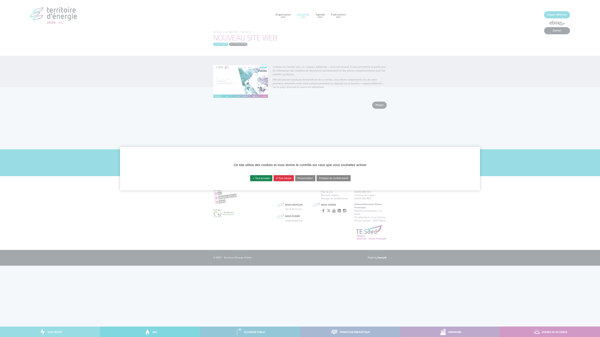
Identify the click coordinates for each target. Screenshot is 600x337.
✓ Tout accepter (261, 178)
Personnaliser (305, 178)
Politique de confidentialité (333, 178)
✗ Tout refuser (284, 178)
